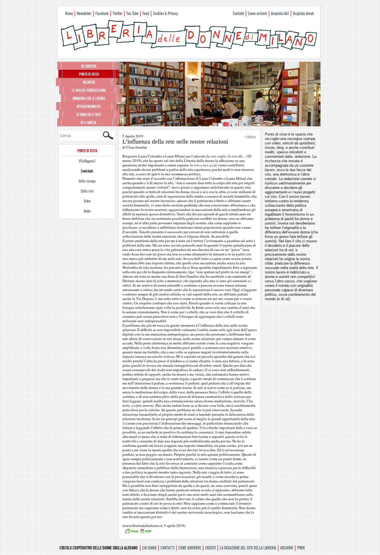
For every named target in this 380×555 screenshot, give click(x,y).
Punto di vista (89, 74)
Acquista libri (280, 13)
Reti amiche (89, 122)
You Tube (132, 13)
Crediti (210, 548)
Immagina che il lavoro (89, 98)
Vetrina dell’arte (88, 114)
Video (87, 201)
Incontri (89, 82)
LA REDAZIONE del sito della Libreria (248, 548)
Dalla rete (87, 191)
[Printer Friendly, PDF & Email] (138, 533)
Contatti (238, 13)
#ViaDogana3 (87, 161)
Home (69, 13)
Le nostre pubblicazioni (89, 90)
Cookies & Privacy (165, 13)
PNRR (301, 548)
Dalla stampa (87, 181)
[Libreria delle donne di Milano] (189, 49)
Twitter (117, 13)
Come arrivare (257, 13)
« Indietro (250, 137)
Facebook (102, 13)
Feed (145, 13)
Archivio (286, 548)
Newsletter (84, 13)
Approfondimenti (89, 106)
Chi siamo (149, 548)
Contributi (87, 171)
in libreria (88, 66)
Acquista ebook (303, 13)
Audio (87, 211)
